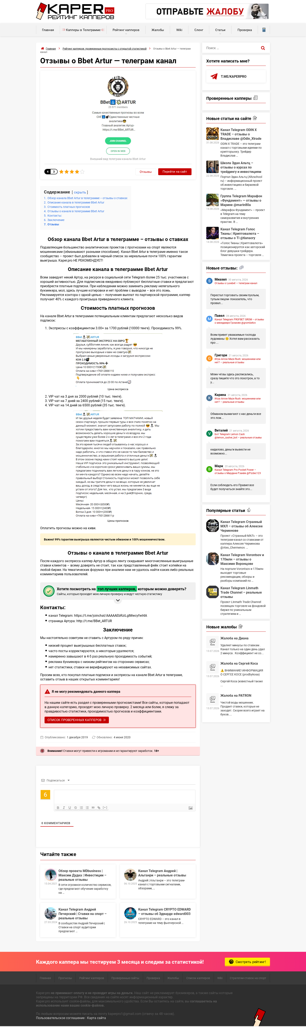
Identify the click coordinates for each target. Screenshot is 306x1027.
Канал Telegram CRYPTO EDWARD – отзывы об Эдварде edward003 (164, 911)
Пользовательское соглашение (60, 1018)
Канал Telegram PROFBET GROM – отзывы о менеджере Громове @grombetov (239, 321)
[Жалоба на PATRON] (212, 699)
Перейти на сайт (175, 171)
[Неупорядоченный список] (87, 807)
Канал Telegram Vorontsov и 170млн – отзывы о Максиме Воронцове (242, 559)
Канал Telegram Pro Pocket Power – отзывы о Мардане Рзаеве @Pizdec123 (238, 471)
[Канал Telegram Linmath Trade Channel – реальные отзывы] (212, 592)
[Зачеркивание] (75, 807)
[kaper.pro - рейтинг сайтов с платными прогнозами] (75, 18)
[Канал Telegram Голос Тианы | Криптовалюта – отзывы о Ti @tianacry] (212, 233)
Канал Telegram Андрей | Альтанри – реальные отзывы (162, 873)
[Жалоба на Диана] (212, 642)
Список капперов (198, 978)
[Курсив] (64, 807)
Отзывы (146, 172)
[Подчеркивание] (70, 807)
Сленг (198, 30)
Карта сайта (96, 1018)
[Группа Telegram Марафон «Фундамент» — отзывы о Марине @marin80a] (212, 200)
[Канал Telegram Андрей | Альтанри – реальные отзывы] (130, 875)
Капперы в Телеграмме (83, 30)
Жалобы (158, 30)
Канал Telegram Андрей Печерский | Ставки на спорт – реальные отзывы (82, 913)
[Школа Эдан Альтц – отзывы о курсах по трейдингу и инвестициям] (212, 167)
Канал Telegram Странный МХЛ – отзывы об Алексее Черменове (241, 526)
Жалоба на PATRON (235, 695)
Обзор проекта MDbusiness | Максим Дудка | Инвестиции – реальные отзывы (82, 875)
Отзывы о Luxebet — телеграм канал (236, 283)
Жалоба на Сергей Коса (239, 663)
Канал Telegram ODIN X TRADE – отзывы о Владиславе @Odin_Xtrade (240, 134)
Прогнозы (65, 978)
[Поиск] (263, 47)
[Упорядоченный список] (81, 807)
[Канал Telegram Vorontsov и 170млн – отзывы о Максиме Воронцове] (212, 559)
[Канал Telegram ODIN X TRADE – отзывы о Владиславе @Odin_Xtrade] (212, 133)
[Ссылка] (99, 807)
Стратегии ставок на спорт (248, 978)
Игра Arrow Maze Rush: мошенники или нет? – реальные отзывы (238, 360)
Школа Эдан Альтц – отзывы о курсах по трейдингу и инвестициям (240, 167)
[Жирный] (58, 807)
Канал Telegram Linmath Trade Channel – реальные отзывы (241, 592)
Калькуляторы (264, 29)
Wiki (179, 30)
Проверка (245, 30)
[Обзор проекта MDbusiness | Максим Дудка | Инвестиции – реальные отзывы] (50, 875)
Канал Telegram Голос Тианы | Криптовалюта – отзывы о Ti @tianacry (239, 233)
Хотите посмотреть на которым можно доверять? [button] (121, 591)
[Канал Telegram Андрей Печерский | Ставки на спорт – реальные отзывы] (50, 913)
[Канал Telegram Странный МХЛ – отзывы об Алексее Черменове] (212, 525)
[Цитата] (93, 807)
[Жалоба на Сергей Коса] (212, 667)
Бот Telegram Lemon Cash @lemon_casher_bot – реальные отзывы (238, 435)
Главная (48, 30)
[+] (105, 807)
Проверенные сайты (125, 978)
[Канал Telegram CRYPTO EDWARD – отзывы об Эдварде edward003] (130, 913)
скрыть (80, 192)
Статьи (220, 30)
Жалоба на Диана (234, 638)
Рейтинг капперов (126, 30)
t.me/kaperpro (233, 76)
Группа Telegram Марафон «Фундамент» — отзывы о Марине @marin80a (241, 200)
